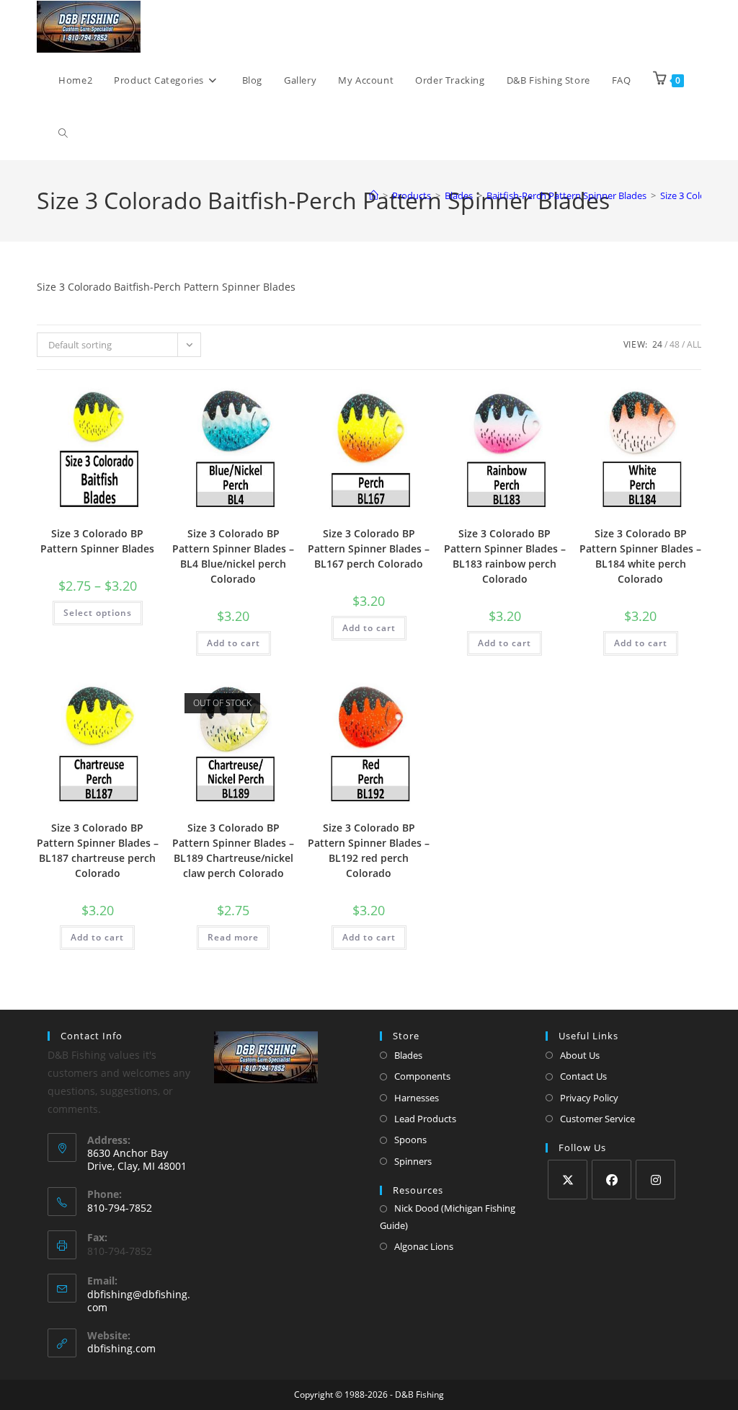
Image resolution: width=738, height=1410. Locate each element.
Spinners (413, 1161)
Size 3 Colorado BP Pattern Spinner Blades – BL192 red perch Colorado (369, 850)
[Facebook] (611, 1179)
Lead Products (425, 1118)
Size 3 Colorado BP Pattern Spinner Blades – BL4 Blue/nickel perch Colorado (233, 556)
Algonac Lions (423, 1246)
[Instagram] (655, 1179)
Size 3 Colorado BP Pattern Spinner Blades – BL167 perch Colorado (369, 548)
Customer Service (597, 1118)
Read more (233, 937)
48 (675, 344)
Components (422, 1076)
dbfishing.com (121, 1348)
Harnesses (416, 1097)
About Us (580, 1055)
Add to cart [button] (233, 643)
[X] (567, 1179)
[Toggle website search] (63, 133)
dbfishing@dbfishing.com (138, 1300)
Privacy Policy (589, 1097)
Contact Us (583, 1076)
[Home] (373, 195)
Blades (408, 1055)
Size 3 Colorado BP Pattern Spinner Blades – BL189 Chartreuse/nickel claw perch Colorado (233, 850)
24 (657, 344)
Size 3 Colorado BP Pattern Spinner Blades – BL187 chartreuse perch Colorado (98, 850)
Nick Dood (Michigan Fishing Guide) (447, 1216)
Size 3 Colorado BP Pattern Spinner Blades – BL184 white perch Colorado (640, 556)
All (694, 344)
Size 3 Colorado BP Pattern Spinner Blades (97, 540)
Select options (97, 613)
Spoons (410, 1139)
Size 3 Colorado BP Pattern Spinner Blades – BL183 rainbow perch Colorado (505, 556)
